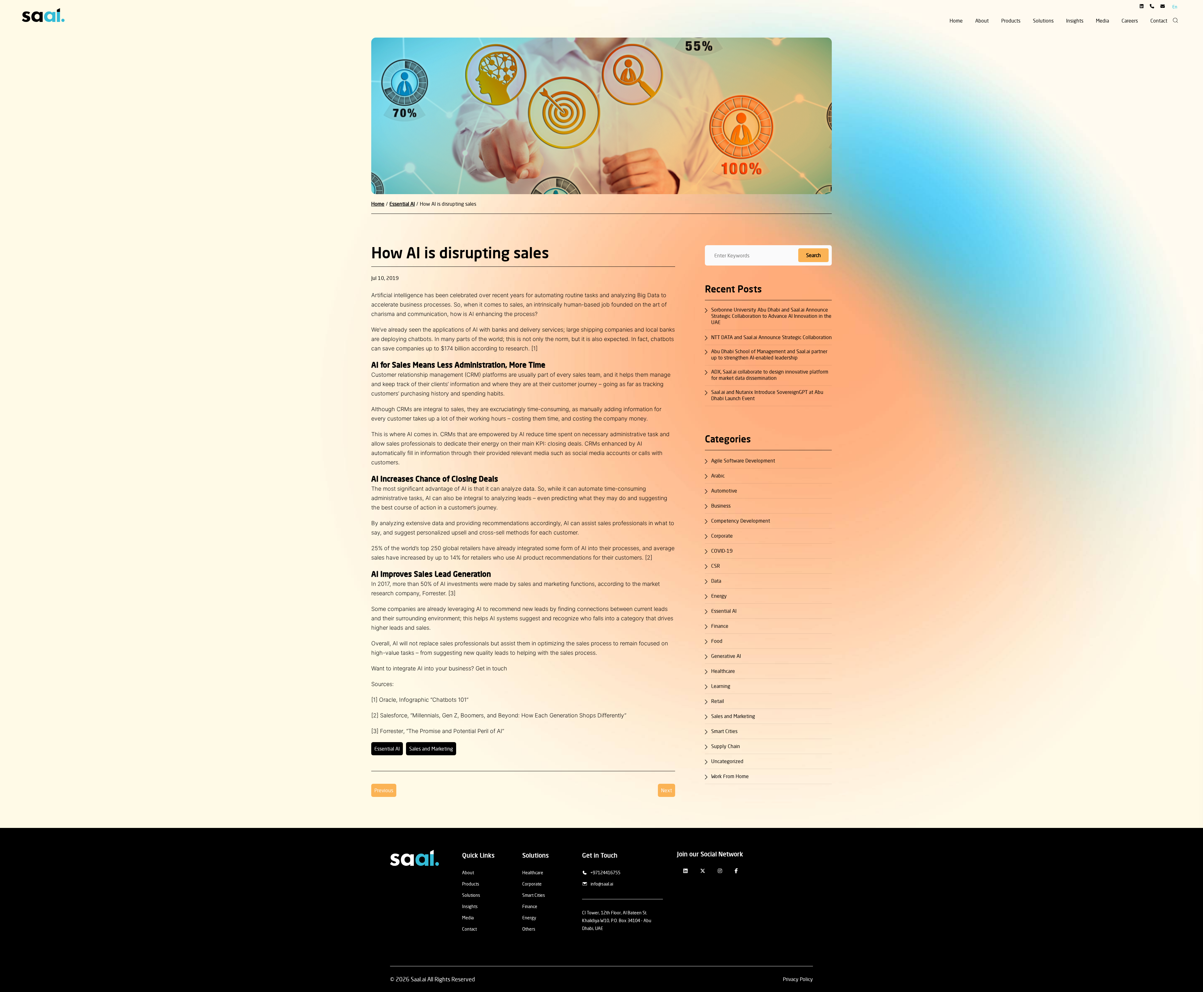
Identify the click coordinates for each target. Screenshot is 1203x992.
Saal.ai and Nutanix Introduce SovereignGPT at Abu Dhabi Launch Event (767, 395)
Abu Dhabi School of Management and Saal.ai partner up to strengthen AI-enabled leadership (769, 354)
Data (716, 581)
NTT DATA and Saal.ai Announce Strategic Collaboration (771, 337)
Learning (720, 686)
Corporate (722, 536)
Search (813, 255)
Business (721, 506)
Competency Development (740, 521)
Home (956, 21)
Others (528, 929)
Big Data (648, 295)
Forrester (391, 731)
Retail (717, 701)
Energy (719, 596)
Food (716, 641)
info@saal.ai (602, 883)
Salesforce (393, 715)
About (982, 21)
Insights (1074, 21)
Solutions (1043, 21)
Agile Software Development (743, 460)
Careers (1130, 21)
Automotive (724, 491)
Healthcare (723, 671)
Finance (719, 626)
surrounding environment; (428, 618)
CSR (715, 566)
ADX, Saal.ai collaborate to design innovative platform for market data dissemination (769, 375)
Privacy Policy (798, 979)
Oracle (387, 699)
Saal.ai (418, 979)
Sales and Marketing (431, 749)
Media (1102, 21)
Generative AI (726, 656)
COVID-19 (722, 551)
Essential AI (387, 749)
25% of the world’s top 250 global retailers (426, 548)
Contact (1158, 21)
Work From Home (730, 776)
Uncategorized (727, 761)
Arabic (718, 476)
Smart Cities (724, 731)
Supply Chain (725, 746)
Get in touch (491, 668)
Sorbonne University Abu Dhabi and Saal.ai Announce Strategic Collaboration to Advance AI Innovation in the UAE (771, 316)
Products (1010, 21)
